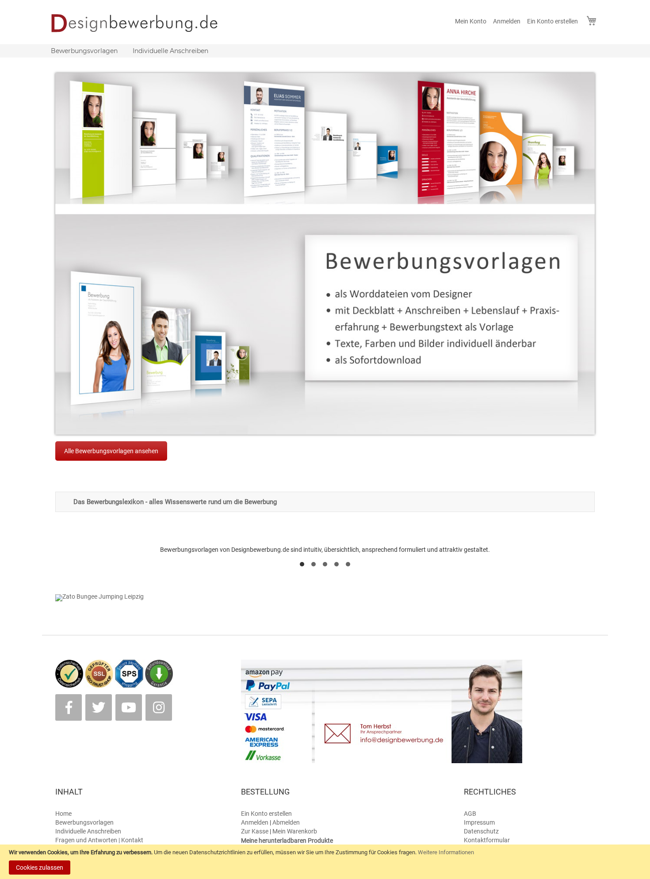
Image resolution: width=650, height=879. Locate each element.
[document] (325, 862)
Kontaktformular (487, 840)
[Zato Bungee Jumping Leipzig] (99, 596)
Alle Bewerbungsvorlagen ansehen (111, 451)
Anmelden (506, 21)
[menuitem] (84, 50)
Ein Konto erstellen (552, 21)
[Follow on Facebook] (68, 707)
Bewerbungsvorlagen (84, 822)
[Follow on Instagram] (158, 707)
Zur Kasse (254, 831)
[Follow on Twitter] (98, 707)
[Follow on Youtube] (128, 707)
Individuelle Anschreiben (88, 831)
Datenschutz (481, 831)
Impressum (479, 822)
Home (63, 813)
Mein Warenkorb (294, 831)
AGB (470, 813)
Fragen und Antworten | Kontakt (99, 840)
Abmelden (286, 822)
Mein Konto (470, 21)
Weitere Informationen (446, 852)
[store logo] (140, 23)
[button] (302, 564)
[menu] (325, 50)
